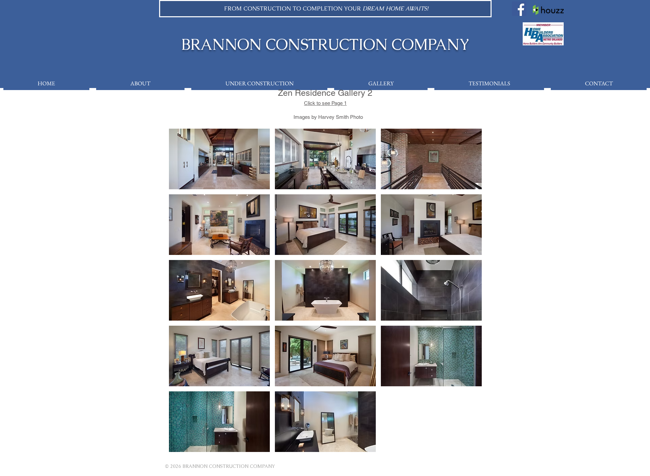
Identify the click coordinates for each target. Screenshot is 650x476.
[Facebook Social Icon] (519, 8)
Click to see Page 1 (325, 103)
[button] (219, 159)
